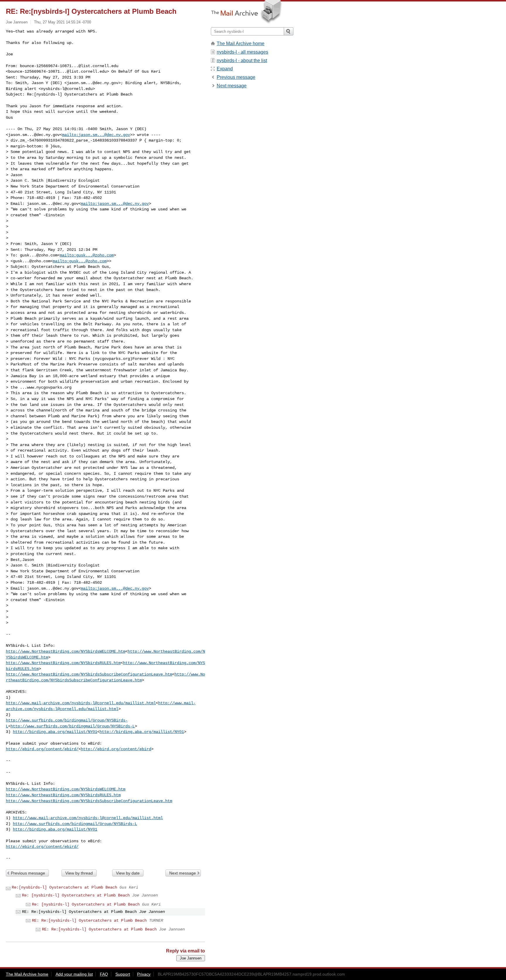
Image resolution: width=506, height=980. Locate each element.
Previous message (28, 873)
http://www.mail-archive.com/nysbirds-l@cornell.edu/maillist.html (81, 703)
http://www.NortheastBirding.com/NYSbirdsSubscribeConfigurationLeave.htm (89, 674)
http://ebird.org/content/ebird (116, 749)
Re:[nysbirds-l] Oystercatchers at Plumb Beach (64, 887)
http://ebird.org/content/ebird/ (42, 749)
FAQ (104, 974)
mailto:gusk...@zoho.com (87, 255)
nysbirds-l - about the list (242, 60)
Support (122, 974)
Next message (182, 873)
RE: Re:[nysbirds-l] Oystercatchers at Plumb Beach (89, 920)
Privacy (144, 974)
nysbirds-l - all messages (242, 52)
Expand (225, 68)
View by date (128, 873)
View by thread (79, 873)
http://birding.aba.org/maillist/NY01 (55, 731)
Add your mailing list (74, 974)
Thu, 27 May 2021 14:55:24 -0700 (62, 22)
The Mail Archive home (240, 43)
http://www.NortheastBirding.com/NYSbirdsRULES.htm (63, 663)
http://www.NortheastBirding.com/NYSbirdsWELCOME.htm (65, 651)
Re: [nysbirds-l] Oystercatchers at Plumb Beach (76, 895)
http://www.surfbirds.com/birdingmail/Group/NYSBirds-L (73, 726)
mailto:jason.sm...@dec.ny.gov (96, 134)
